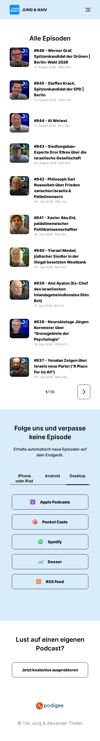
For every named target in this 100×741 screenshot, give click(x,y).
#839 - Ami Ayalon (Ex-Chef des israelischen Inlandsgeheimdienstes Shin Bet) (61, 292)
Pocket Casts (54, 521)
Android (52, 475)
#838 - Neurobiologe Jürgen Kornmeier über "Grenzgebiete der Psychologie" (61, 330)
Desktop (77, 475)
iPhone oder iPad (24, 478)
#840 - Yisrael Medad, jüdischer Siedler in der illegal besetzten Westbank (60, 256)
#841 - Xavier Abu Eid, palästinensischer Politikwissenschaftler (56, 223)
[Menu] (87, 9)
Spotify (55, 541)
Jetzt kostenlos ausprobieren (50, 669)
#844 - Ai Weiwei (50, 120)
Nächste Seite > (83, 392)
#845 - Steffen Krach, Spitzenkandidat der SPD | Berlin (59, 89)
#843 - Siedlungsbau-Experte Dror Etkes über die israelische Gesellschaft (60, 152)
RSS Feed (55, 581)
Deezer (55, 561)
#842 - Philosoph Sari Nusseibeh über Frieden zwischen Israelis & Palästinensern (57, 188)
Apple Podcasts (55, 502)
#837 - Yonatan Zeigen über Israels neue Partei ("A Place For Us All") (61, 366)
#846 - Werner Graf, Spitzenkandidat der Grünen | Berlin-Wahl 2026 (62, 56)
